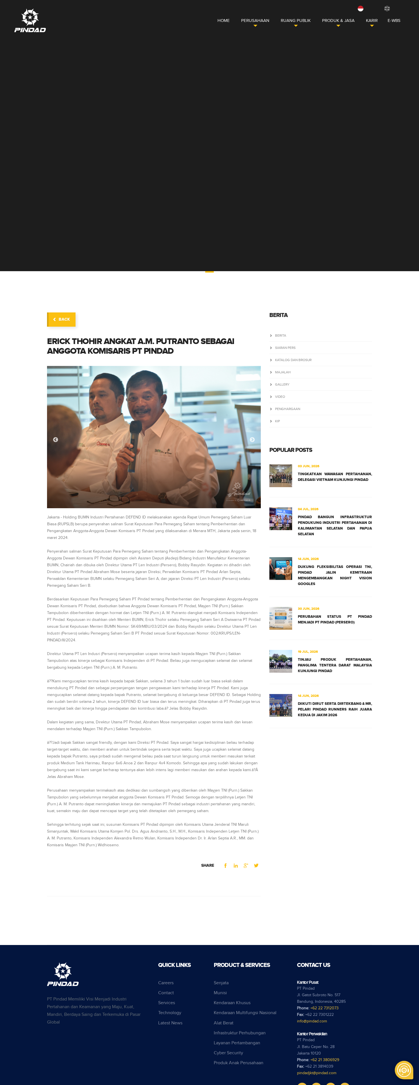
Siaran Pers (285, 348)
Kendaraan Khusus (232, 1003)
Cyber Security (228, 1053)
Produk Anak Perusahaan (238, 1063)
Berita (280, 335)
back (64, 319)
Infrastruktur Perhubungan (240, 1033)
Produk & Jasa (338, 20)
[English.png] (387, 8)
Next (252, 440)
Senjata (221, 983)
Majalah (283, 372)
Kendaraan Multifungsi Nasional (245, 1013)
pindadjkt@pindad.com (316, 1073)
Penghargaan (287, 409)
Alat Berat (223, 1023)
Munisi (220, 993)
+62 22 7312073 (324, 1008)
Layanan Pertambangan (237, 1043)
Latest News (170, 1023)
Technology (169, 1013)
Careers (166, 983)
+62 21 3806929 (324, 1060)
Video (280, 397)
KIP (277, 421)
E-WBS (394, 20)
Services (166, 1003)
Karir (372, 20)
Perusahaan (255, 20)
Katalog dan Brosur (293, 360)
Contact (166, 993)
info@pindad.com (312, 1021)
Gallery (282, 384)
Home (223, 20)
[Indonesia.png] (360, 8)
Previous (55, 440)
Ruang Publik (296, 20)
